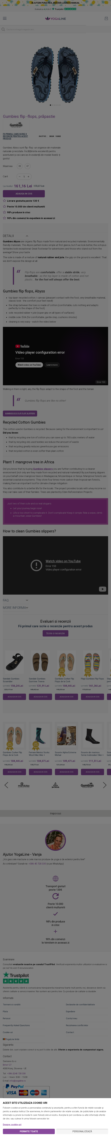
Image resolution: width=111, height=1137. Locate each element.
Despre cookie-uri (12, 1124)
